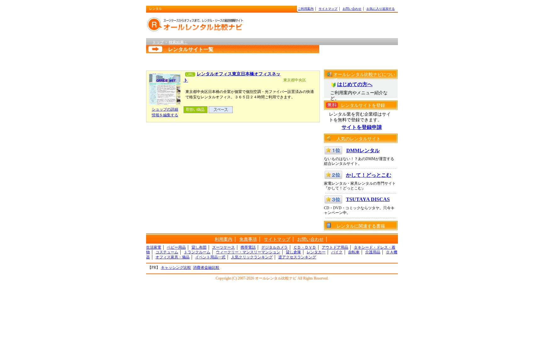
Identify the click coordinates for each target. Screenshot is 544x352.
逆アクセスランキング (297, 257)
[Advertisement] (226, 60)
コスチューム (167, 252)
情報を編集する (165, 115)
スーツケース (223, 247)
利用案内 (223, 239)
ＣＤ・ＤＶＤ (304, 247)
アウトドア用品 (335, 247)
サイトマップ (328, 8)
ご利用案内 (306, 8)
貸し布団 (199, 247)
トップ (158, 42)
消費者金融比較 (206, 267)
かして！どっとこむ (368, 175)
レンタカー (316, 252)
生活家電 (153, 247)
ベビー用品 (176, 247)
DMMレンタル (363, 150)
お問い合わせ (352, 8)
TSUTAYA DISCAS (368, 199)
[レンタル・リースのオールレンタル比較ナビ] (196, 24)
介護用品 (372, 252)
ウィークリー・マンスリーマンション (248, 252)
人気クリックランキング (252, 257)
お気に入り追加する (380, 8)
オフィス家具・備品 (173, 257)
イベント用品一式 (210, 257)
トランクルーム (197, 252)
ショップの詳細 (165, 109)
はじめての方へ (354, 84)
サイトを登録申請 (362, 127)
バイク (337, 252)
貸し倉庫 (293, 252)
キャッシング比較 (176, 267)
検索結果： (178, 42)
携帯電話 (248, 247)
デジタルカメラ (274, 247)
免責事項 (248, 239)
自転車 (354, 252)
